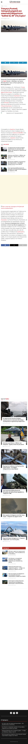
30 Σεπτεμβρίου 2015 (5, 18)
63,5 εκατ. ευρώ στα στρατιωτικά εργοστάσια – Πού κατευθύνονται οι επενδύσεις (16, 552)
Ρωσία (23, 87)
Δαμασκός (12, 138)
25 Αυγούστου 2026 (7, 423)
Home (2, 6)
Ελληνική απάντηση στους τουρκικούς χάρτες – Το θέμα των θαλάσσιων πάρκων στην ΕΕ (16, 568)
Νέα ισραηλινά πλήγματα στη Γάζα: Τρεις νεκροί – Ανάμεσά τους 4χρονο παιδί (14, 515)
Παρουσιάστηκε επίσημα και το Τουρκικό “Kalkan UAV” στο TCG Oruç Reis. (14, 538)
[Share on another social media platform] (23, 63)
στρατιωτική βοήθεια (18, 132)
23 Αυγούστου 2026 (7, 518)
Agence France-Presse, (6, 92)
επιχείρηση (4, 220)
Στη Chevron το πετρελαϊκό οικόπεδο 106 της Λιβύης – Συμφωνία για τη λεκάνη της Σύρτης (15, 560)
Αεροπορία (17, 95)
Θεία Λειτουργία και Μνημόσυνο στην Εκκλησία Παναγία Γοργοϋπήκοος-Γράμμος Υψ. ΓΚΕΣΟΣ (17, 575)
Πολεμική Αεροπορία (6, 106)
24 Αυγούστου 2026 (11, 159)
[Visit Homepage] (15, 2)
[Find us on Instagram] (17, 713)
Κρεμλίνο (12, 129)
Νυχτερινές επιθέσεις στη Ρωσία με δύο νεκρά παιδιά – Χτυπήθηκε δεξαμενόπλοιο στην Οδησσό (16, 163)
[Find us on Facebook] (11, 713)
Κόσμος (5, 6)
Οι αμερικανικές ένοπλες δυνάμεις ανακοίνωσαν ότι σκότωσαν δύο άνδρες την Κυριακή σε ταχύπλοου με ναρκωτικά (17, 149)
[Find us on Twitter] (14, 713)
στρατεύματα (20, 231)
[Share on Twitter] (14, 63)
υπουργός (6, 102)
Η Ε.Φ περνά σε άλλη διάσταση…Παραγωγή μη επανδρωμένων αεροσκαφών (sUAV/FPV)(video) (16, 582)
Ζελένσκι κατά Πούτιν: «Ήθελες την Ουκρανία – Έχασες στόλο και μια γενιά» (16, 156)
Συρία (4, 81)
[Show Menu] (1, 2)
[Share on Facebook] (5, 63)
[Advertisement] (14, 47)
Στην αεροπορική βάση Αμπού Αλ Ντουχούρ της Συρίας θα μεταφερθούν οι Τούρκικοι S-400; (17, 169)
